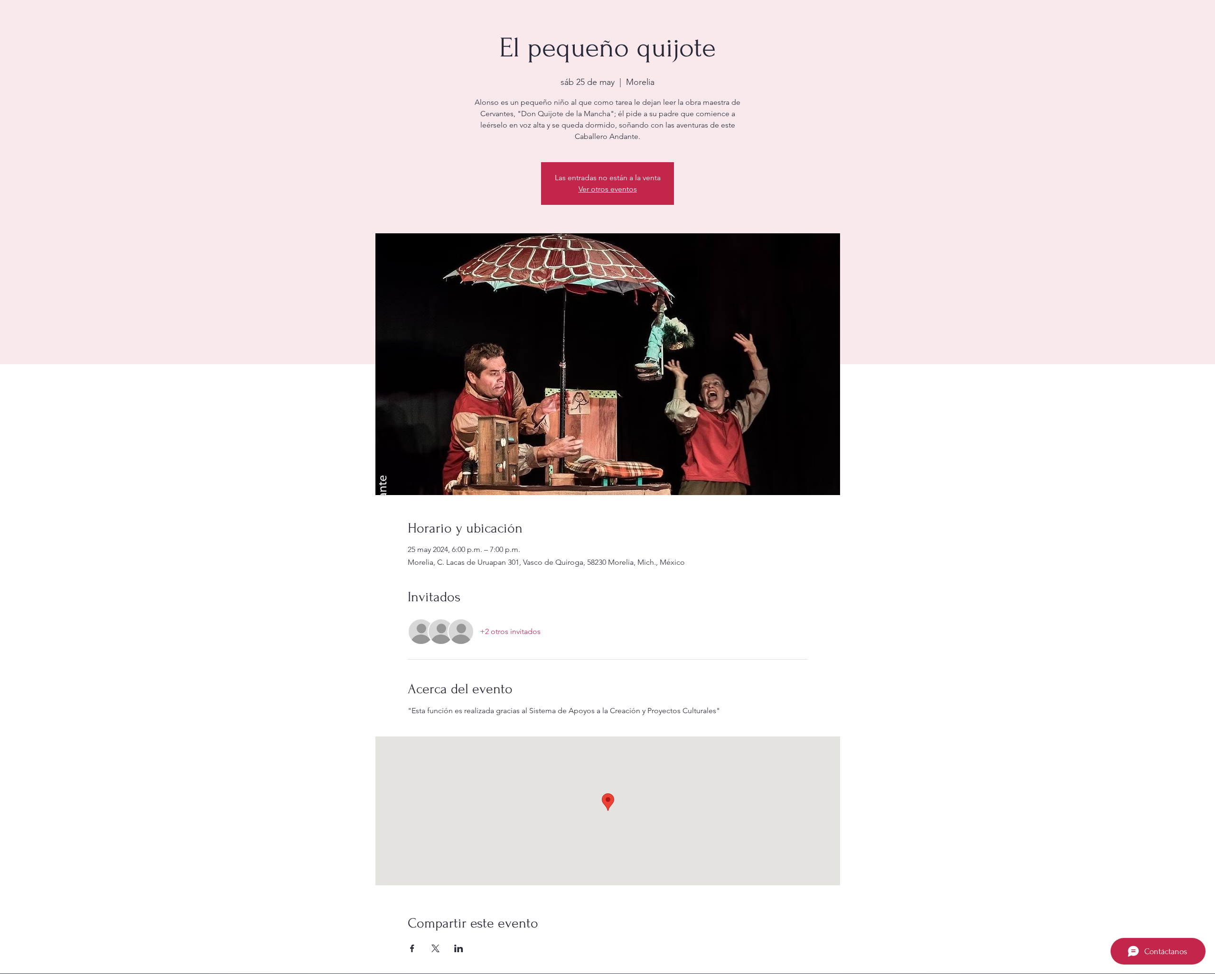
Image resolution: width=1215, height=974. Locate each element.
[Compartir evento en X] (435, 948)
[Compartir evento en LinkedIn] (458, 948)
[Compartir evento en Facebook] (412, 948)
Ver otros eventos (608, 188)
